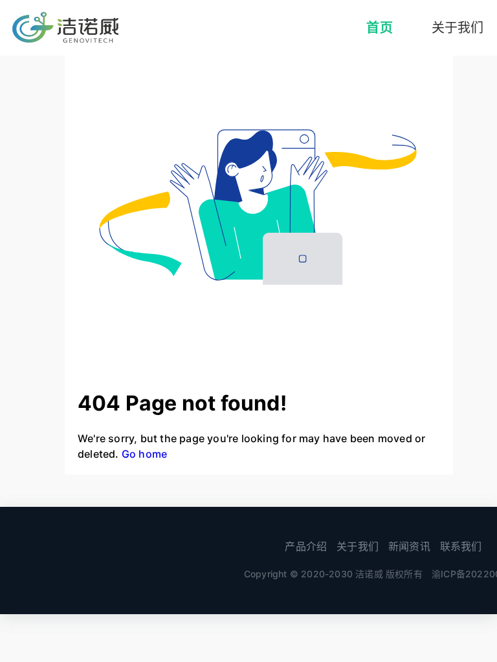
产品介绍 (306, 546)
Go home (144, 453)
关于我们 (358, 546)
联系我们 (461, 546)
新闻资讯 (409, 546)
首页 (379, 28)
